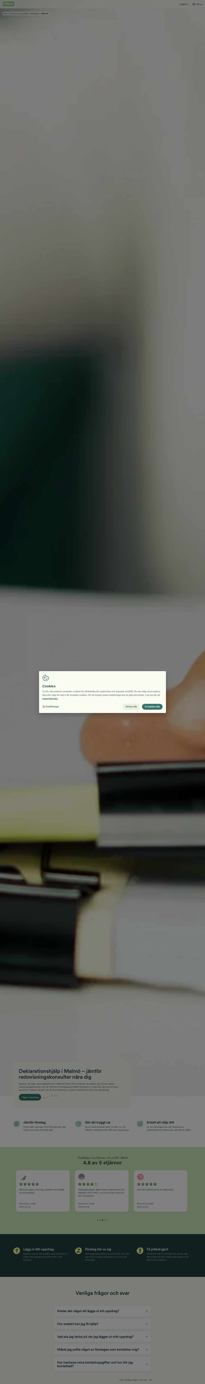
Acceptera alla (152, 706)
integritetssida (50, 698)
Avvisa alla (131, 706)
